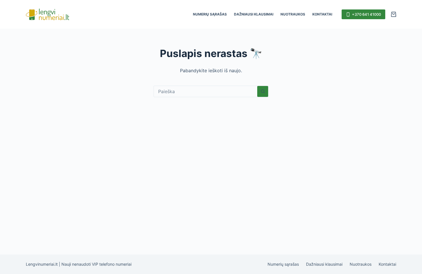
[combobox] (205, 91)
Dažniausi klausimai (253, 14)
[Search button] (262, 91)
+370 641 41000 (366, 14)
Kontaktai (322, 14)
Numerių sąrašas (210, 14)
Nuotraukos (292, 14)
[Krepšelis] (393, 14)
